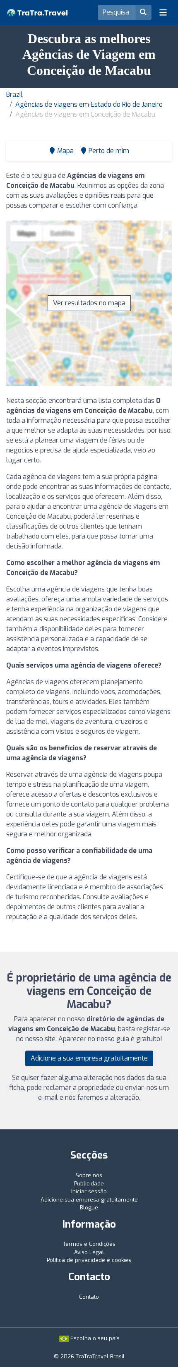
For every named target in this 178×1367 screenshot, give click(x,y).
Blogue (89, 1207)
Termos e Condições (89, 1243)
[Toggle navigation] (163, 12)
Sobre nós (89, 1175)
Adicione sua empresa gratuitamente (89, 1199)
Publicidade (89, 1183)
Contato (89, 1296)
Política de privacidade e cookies (89, 1260)
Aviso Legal (89, 1252)
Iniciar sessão (89, 1191)
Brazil (14, 94)
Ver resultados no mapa (89, 303)
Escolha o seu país (94, 1338)
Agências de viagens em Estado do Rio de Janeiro (89, 104)
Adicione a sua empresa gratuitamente (89, 1058)
